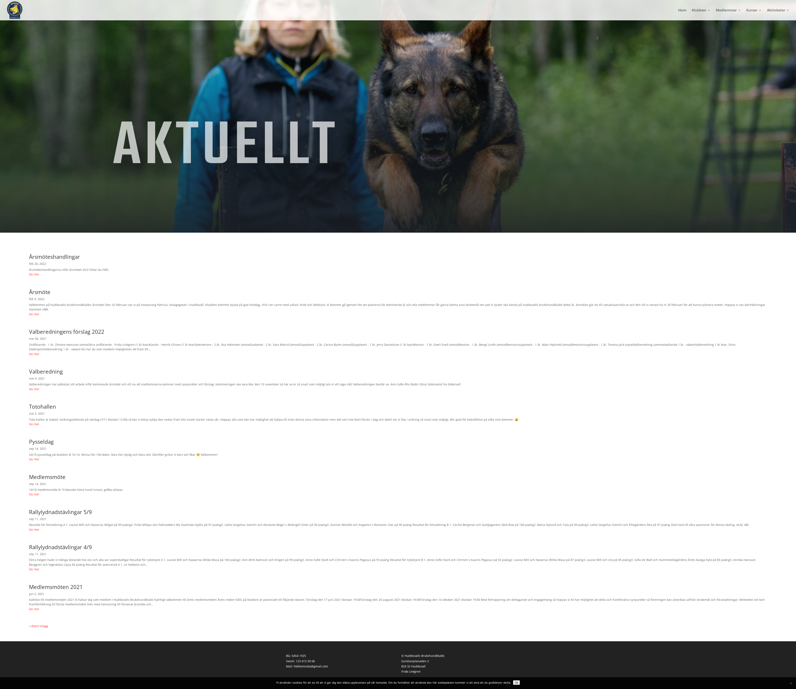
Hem (682, 10)
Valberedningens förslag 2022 (66, 331)
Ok (516, 682)
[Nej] (791, 683)
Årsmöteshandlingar (54, 256)
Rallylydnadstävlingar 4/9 (60, 547)
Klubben (699, 10)
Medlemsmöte (47, 477)
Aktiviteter (776, 10)
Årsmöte (39, 292)
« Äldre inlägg (38, 626)
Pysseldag (41, 441)
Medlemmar (726, 10)
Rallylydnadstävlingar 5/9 (60, 512)
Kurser (751, 10)
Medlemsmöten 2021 (56, 587)
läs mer (34, 274)
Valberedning (46, 371)
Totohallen (42, 406)
